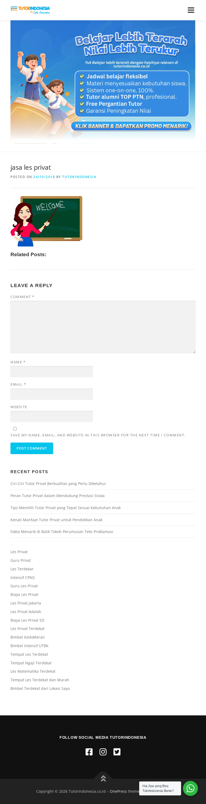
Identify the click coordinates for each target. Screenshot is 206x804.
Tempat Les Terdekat (29, 654)
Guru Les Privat (24, 585)
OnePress (118, 791)
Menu (191, 10)
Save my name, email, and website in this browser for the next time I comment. (98, 435)
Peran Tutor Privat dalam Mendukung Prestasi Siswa (57, 495)
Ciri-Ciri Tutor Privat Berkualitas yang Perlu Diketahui (58, 483)
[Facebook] (89, 751)
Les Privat (19, 551)
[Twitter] (116, 751)
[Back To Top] (103, 778)
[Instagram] (103, 751)
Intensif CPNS (22, 577)
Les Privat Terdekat (27, 628)
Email (18, 384)
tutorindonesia (79, 177)
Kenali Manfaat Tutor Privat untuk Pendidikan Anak (56, 519)
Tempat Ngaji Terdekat (31, 662)
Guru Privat (20, 560)
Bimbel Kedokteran (27, 637)
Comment (22, 296)
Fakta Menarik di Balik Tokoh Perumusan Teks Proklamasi (61, 531)
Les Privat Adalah (25, 611)
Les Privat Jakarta (25, 603)
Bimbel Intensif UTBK (29, 645)
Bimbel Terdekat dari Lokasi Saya (40, 688)
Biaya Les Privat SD (27, 620)
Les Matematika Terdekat (33, 671)
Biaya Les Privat (24, 594)
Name (17, 362)
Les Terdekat (21, 568)
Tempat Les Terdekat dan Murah (39, 679)
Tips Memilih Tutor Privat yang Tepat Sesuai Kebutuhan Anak (65, 507)
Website (18, 406)
